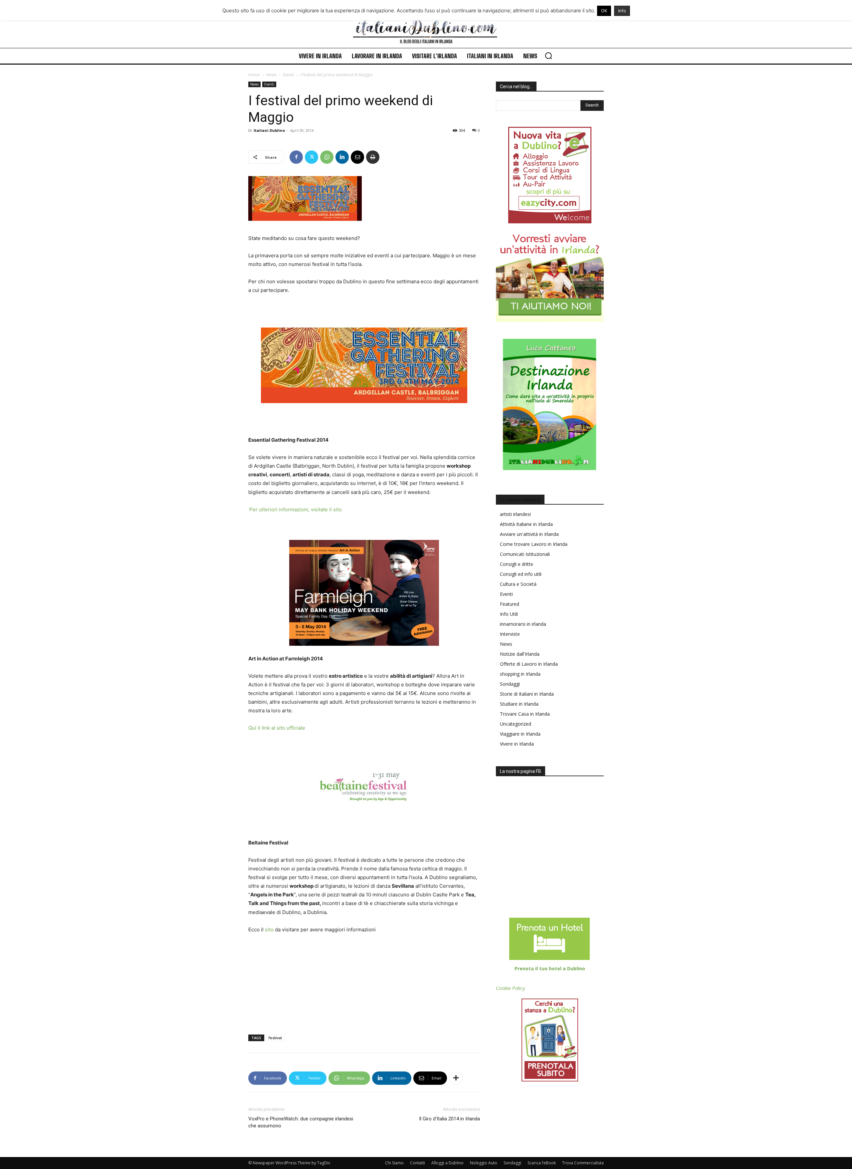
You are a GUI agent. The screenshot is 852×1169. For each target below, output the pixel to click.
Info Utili (509, 614)
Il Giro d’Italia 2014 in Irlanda (449, 1119)
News (271, 75)
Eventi (288, 75)
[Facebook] (296, 157)
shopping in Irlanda (520, 674)
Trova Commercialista (583, 1163)
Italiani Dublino (269, 130)
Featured (509, 604)
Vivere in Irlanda (517, 744)
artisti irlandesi (515, 514)
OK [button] (604, 10)
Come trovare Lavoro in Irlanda (533, 544)
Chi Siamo (394, 1163)
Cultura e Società (518, 584)
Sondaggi (510, 684)
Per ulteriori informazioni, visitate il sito (295, 509)
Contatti (417, 1163)
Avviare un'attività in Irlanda (529, 534)
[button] (548, 56)
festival (275, 1037)
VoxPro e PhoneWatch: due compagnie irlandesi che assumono (300, 1122)
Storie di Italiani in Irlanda (527, 694)
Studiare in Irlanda (519, 704)
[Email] (357, 157)
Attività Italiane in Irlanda (526, 524)
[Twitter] (311, 157)
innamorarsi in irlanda (523, 624)
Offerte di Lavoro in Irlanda (529, 664)
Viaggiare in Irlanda (520, 734)
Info (622, 10)
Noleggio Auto (483, 1163)
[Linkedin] (342, 157)
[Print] (372, 157)
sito (269, 929)
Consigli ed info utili (520, 574)
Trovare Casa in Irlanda (525, 714)
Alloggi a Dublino (447, 1163)
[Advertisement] (281, 984)
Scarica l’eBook (542, 1163)
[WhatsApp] (326, 157)
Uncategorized (515, 724)
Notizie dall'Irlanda (519, 654)
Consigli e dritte (516, 564)
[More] (456, 1078)
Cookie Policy (510, 988)
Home (254, 75)
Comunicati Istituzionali (525, 554)
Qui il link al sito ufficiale (276, 728)
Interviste (510, 634)
